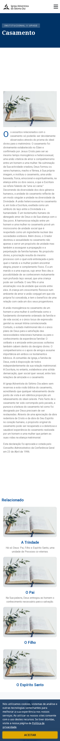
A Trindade (30, 542)
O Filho (30, 642)
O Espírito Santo (30, 685)
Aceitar (30, 735)
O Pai (30, 592)
